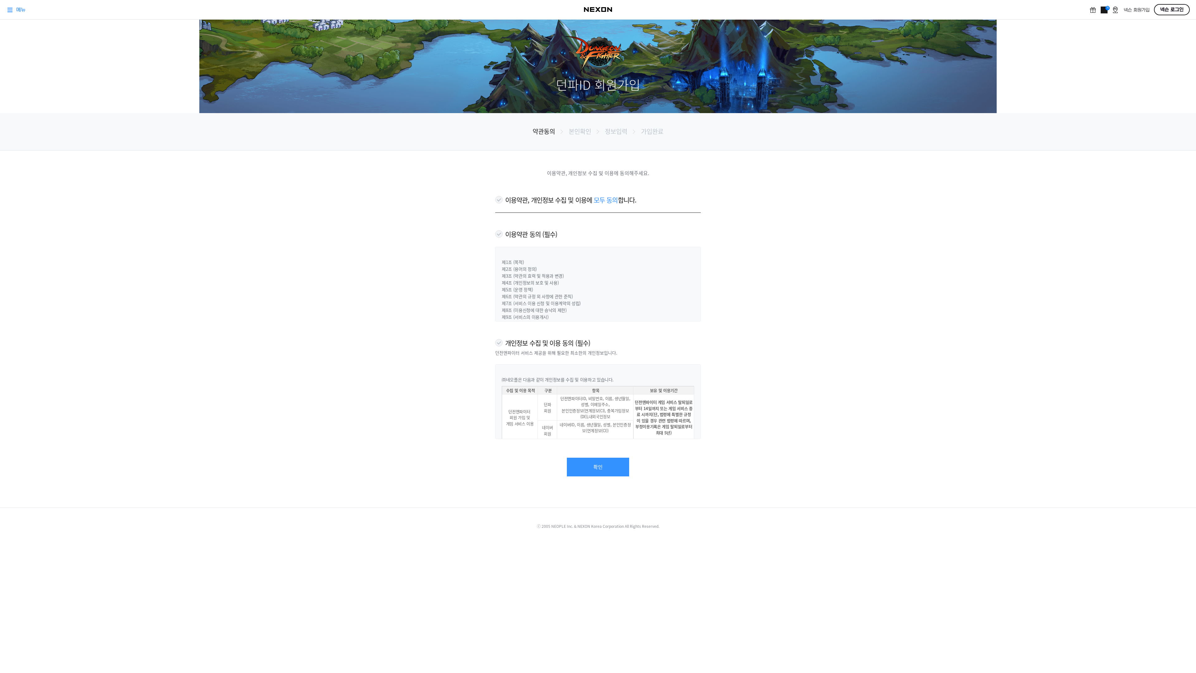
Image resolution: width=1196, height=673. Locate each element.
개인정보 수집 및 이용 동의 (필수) (547, 343)
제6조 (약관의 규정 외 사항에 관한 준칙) (537, 296)
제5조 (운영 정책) (517, 289)
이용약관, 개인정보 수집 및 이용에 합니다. (570, 200)
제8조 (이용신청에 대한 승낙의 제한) (534, 310)
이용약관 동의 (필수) (531, 234)
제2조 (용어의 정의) (519, 269)
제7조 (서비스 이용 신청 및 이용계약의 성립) (541, 303)
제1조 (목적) (513, 262)
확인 (598, 466)
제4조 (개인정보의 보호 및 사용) (530, 282)
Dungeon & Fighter (598, 55)
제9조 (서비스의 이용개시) (525, 317)
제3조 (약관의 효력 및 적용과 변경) (533, 276)
